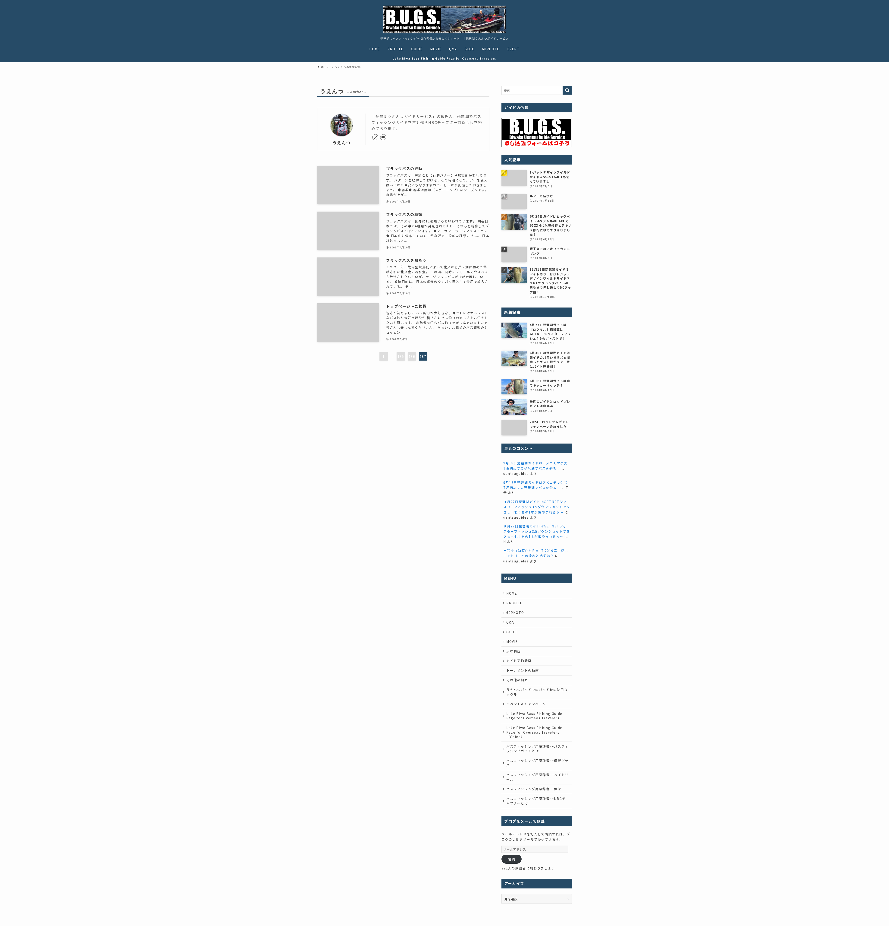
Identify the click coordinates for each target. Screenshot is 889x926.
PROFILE (514, 603)
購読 (511, 859)
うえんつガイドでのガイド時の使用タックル (537, 692)
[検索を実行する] (567, 90)
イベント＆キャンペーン (526, 703)
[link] (375, 137)
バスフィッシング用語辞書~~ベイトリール (537, 777)
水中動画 (513, 651)
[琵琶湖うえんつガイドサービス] (444, 19)
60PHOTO (515, 612)
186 (412, 356)
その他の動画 (517, 680)
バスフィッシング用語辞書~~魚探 (533, 788)
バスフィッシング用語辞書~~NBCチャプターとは (536, 800)
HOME (511, 593)
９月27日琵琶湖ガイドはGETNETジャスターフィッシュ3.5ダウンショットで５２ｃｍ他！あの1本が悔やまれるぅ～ (536, 506)
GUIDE (512, 632)
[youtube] (383, 137)
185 (401, 356)
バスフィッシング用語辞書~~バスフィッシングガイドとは (537, 748)
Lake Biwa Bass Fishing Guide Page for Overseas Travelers (534, 715)
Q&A (510, 622)
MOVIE (512, 641)
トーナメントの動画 (522, 670)
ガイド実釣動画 (519, 660)
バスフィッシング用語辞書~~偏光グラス (537, 762)
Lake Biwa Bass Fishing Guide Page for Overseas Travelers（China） (534, 732)
